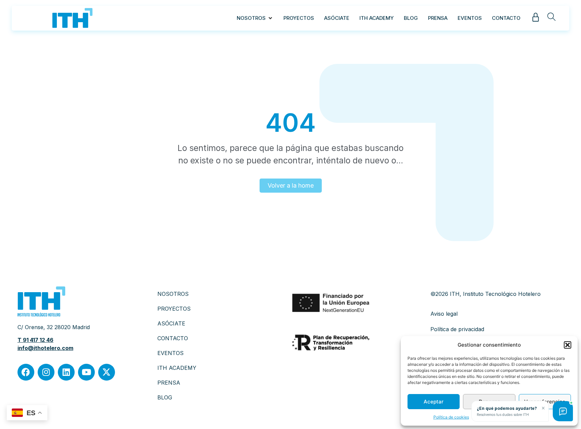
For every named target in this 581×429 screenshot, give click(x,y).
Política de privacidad (457, 329)
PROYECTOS (174, 308)
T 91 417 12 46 (35, 340)
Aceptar (433, 401)
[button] (567, 345)
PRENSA (168, 382)
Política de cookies (451, 417)
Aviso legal (444, 313)
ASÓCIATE (171, 323)
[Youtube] (86, 372)
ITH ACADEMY (176, 367)
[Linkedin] (66, 372)
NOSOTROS (173, 293)
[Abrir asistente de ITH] (563, 411)
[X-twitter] (106, 372)
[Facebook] (25, 372)
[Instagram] (46, 372)
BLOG (164, 397)
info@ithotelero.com (45, 348)
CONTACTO (172, 338)
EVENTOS (170, 353)
